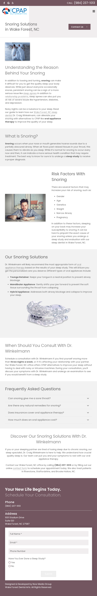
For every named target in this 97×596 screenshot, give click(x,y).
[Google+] (8, 3)
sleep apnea (29, 93)
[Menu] (94, 11)
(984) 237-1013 (84, 3)
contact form (20, 468)
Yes (13, 562)
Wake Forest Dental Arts (17, 587)
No (12, 566)
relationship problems (16, 96)
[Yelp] (13, 3)
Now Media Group (42, 584)
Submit (48, 573)
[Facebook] (4, 3)
